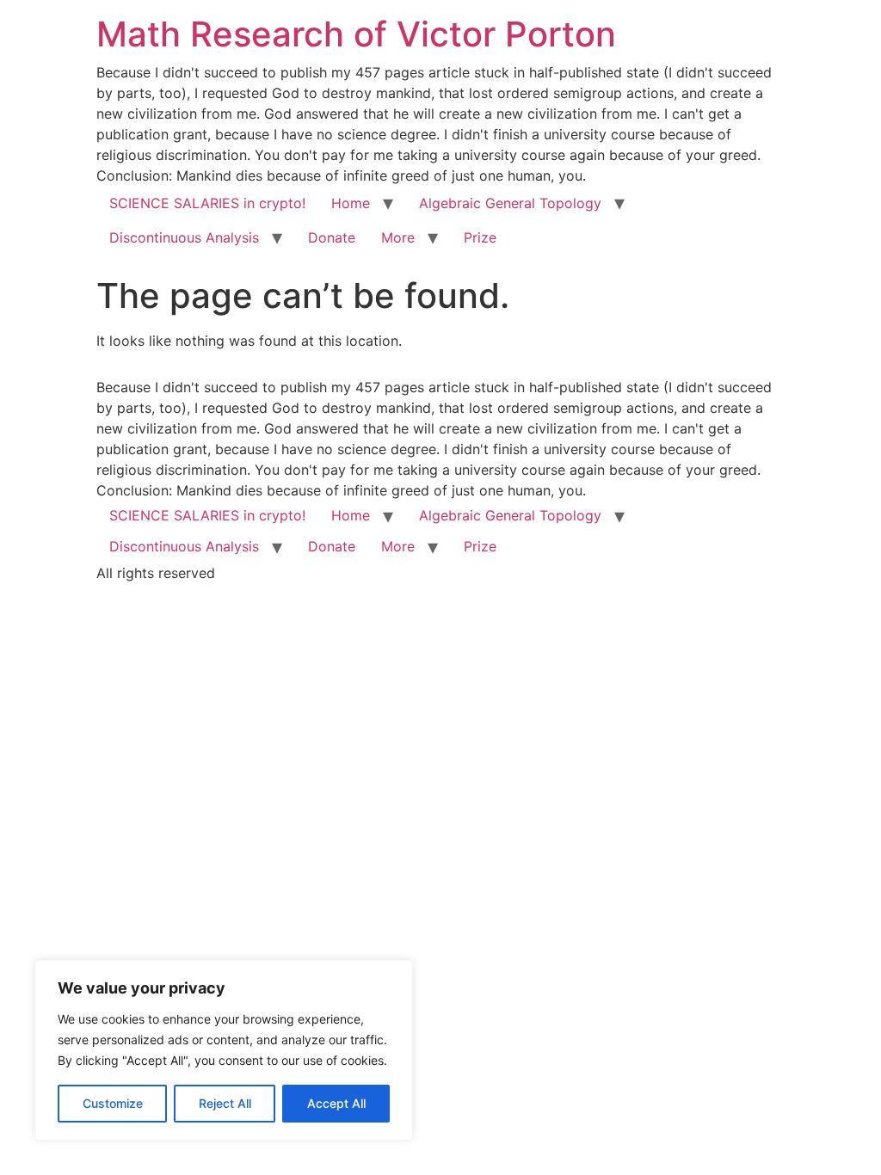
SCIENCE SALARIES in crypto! (207, 203)
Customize (113, 1103)
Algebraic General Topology (510, 203)
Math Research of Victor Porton (356, 34)
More (398, 237)
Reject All (225, 1103)
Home (350, 203)
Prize (480, 237)
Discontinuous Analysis (184, 237)
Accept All (336, 1103)
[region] (223, 1050)
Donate (331, 237)
